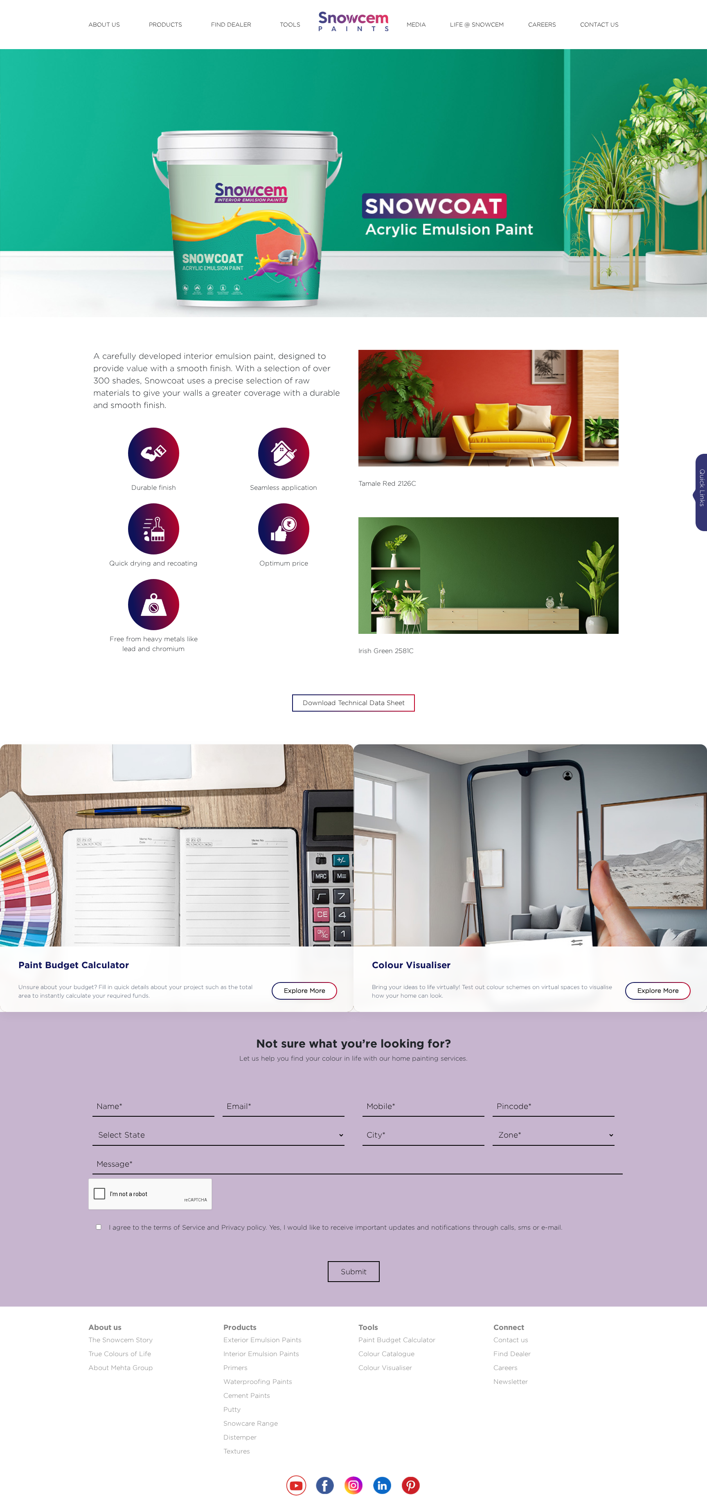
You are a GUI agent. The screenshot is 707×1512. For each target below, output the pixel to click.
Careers (505, 1367)
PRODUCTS (165, 24)
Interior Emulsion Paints (261, 1353)
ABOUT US (104, 24)
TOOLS (290, 24)
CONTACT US (599, 24)
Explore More (304, 990)
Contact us (510, 1339)
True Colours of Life (119, 1353)
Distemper (240, 1437)
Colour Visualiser (385, 1367)
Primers (235, 1367)
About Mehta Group (120, 1367)
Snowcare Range (250, 1423)
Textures (236, 1451)
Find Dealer (512, 1353)
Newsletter (510, 1381)
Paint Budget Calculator (396, 1339)
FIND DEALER (231, 24)
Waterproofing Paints (257, 1381)
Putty (232, 1409)
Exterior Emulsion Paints (262, 1339)
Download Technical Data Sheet (354, 702)
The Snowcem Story (120, 1339)
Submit (354, 1271)
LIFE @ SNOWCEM (477, 24)
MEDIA (416, 24)
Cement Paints (246, 1395)
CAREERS (542, 24)
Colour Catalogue (386, 1353)
